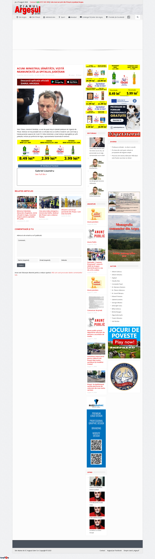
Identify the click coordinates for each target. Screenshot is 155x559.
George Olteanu (117, 303)
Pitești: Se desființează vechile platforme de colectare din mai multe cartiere (96, 387)
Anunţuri (74, 17)
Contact (33, 2)
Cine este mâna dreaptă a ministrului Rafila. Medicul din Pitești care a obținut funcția (48, 214)
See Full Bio (40, 174)
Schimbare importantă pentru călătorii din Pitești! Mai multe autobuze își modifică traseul (95, 360)
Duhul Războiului (95, 196)
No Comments (50, 75)
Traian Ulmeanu (117, 318)
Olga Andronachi (117, 315)
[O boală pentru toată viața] (97, 496)
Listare (73, 75)
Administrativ (50, 17)
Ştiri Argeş (22, 17)
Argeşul (114, 278)
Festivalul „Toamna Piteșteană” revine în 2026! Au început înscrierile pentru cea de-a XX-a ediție (95, 266)
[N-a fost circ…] (97, 162)
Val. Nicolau (115, 321)
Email (79, 75)
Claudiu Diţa (116, 281)
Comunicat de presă (94, 310)
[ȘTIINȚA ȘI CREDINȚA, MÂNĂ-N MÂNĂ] (97, 481)
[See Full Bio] (46, 174)
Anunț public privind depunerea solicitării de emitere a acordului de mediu (96, 333)
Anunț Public (91, 242)
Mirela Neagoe (116, 312)
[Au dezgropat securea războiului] (97, 175)
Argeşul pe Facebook (114, 551)
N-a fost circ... (94, 168)
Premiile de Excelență (116, 17)
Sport (63, 17)
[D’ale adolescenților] (97, 511)
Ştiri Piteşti (36, 17)
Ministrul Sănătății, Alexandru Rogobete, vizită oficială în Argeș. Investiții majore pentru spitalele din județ (27, 215)
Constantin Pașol (117, 284)
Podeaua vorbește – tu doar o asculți (123, 147)
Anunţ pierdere (92, 222)
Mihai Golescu (116, 309)
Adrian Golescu (117, 272)
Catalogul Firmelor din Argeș (92, 17)
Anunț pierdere (92, 290)
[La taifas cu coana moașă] (97, 524)
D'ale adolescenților (96, 518)
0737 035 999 (44, 2)
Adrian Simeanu (117, 275)
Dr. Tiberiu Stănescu (118, 290)
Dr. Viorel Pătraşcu (117, 293)
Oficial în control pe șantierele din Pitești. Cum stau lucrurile (71, 212)
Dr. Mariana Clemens (118, 287)
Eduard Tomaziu (117, 296)
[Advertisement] (77, 35)
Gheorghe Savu (117, 306)
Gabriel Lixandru (29, 75)
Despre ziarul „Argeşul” (131, 551)
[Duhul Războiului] (97, 190)
